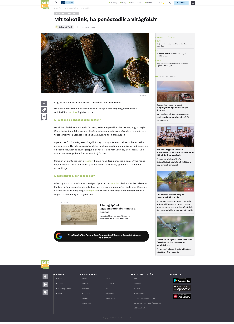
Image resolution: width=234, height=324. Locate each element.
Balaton (149, 3)
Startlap (85, 279)
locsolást (115, 183)
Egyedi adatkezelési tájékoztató (147, 303)
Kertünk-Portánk (66, 13)
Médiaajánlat (139, 308)
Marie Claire (111, 298)
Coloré (73, 112)
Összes (171, 37)
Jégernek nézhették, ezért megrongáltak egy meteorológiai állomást (172, 107)
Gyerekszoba (111, 284)
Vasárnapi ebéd (136, 3)
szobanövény (72, 8)
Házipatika (86, 303)
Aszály (124, 3)
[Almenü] (55, 2)
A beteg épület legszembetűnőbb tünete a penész (118, 208)
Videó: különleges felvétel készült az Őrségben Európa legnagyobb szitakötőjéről (174, 242)
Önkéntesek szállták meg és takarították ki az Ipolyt (170, 195)
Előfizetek (181, 2)
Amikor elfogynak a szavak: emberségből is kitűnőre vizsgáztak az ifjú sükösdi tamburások (175, 152)
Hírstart (85, 284)
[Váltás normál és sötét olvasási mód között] (170, 2)
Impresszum (139, 293)
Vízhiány (114, 3)
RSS (135, 279)
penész (59, 8)
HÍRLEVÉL (137, 284)
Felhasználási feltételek (144, 298)
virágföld (87, 8)
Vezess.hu (86, 288)
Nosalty (85, 298)
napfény (89, 161)
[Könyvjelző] (44, 117)
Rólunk (137, 288)
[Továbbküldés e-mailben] (44, 110)
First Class (87, 293)
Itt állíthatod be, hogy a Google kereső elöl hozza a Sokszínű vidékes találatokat (104, 236)
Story (108, 279)
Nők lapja (110, 293)
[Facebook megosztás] (44, 103)
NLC (107, 288)
